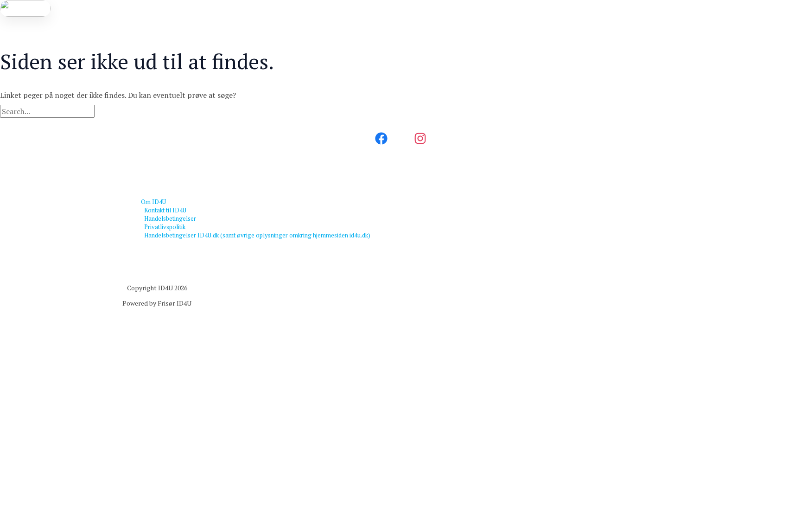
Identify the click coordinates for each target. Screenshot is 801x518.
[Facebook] (381, 142)
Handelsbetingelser (170, 218)
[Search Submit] (110, 111)
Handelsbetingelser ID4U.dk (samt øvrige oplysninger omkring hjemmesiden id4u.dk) (257, 235)
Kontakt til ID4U (165, 210)
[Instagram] (420, 142)
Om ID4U (153, 202)
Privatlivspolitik (164, 227)
